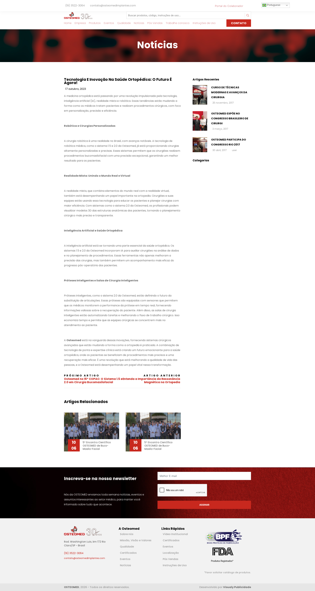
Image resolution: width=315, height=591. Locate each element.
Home (68, 23)
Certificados (128, 553)
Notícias (139, 23)
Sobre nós (126, 534)
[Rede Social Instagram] (250, 6)
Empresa (80, 23)
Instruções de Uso (204, 23)
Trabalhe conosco (177, 23)
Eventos (109, 23)
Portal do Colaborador (229, 6)
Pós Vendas (155, 23)
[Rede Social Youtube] (249, 6)
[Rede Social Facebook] (245, 6)
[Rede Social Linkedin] (247, 6)
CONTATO (238, 23)
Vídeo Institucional (175, 534)
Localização (171, 553)
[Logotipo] (78, 15)
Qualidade (124, 23)
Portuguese (273, 5)
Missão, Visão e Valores (135, 540)
